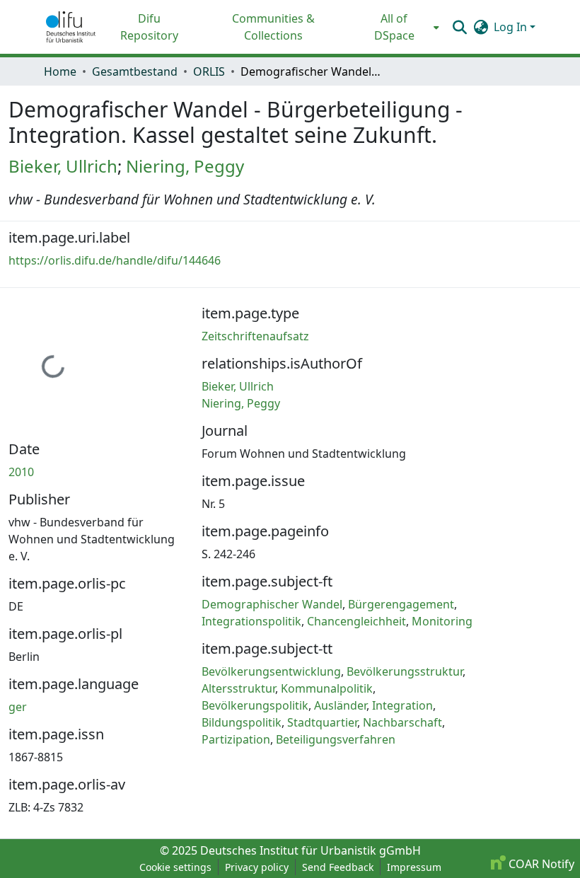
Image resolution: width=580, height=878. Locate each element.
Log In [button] (512, 27)
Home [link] (60, 71)
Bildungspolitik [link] (242, 722)
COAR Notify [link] (540, 864)
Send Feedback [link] (337, 867)
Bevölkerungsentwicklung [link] (271, 671)
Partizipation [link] (236, 739)
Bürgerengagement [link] (401, 604)
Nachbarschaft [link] (402, 722)
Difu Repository (149, 27)
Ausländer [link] (340, 705)
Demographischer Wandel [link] (272, 604)
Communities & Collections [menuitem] (273, 27)
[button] (71, 27)
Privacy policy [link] (257, 867)
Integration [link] (402, 705)
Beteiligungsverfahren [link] (335, 739)
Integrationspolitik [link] (251, 621)
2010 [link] (21, 472)
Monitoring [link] (442, 621)
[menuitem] (398, 27)
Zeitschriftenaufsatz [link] (255, 336)
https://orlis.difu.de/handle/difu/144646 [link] (114, 260)
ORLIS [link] (209, 71)
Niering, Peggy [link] (185, 166)
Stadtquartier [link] (322, 722)
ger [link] (17, 707)
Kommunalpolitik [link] (327, 688)
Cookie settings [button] (175, 867)
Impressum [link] (414, 867)
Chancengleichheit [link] (356, 621)
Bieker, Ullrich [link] (62, 166)
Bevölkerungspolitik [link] (255, 705)
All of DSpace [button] (394, 27)
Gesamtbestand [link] (135, 71)
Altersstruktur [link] (238, 688)
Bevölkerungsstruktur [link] (405, 671)
